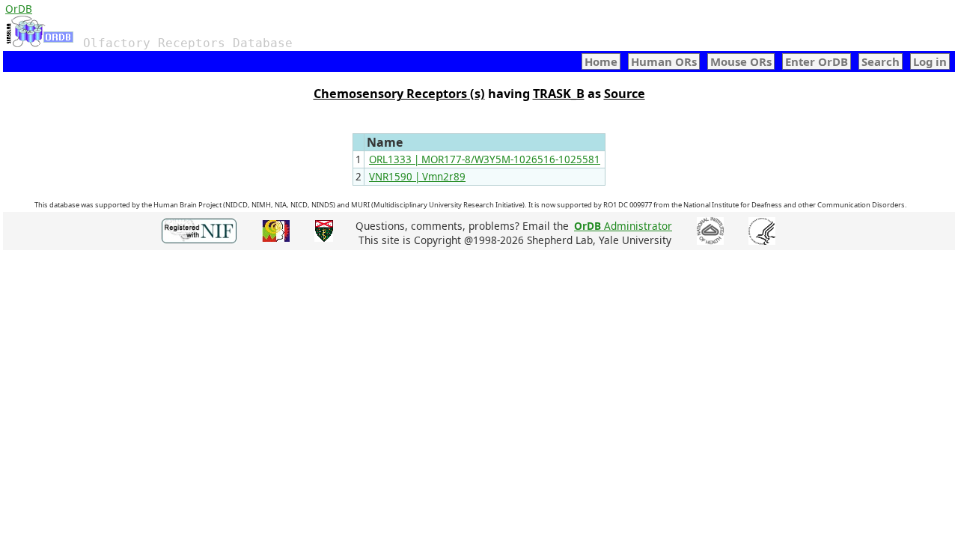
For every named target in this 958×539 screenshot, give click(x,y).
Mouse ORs (741, 61)
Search (880, 61)
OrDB (18, 8)
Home (601, 61)
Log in (930, 61)
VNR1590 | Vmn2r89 (417, 176)
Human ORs (664, 61)
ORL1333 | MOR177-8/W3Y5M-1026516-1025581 (484, 159)
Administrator (623, 226)
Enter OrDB (816, 61)
